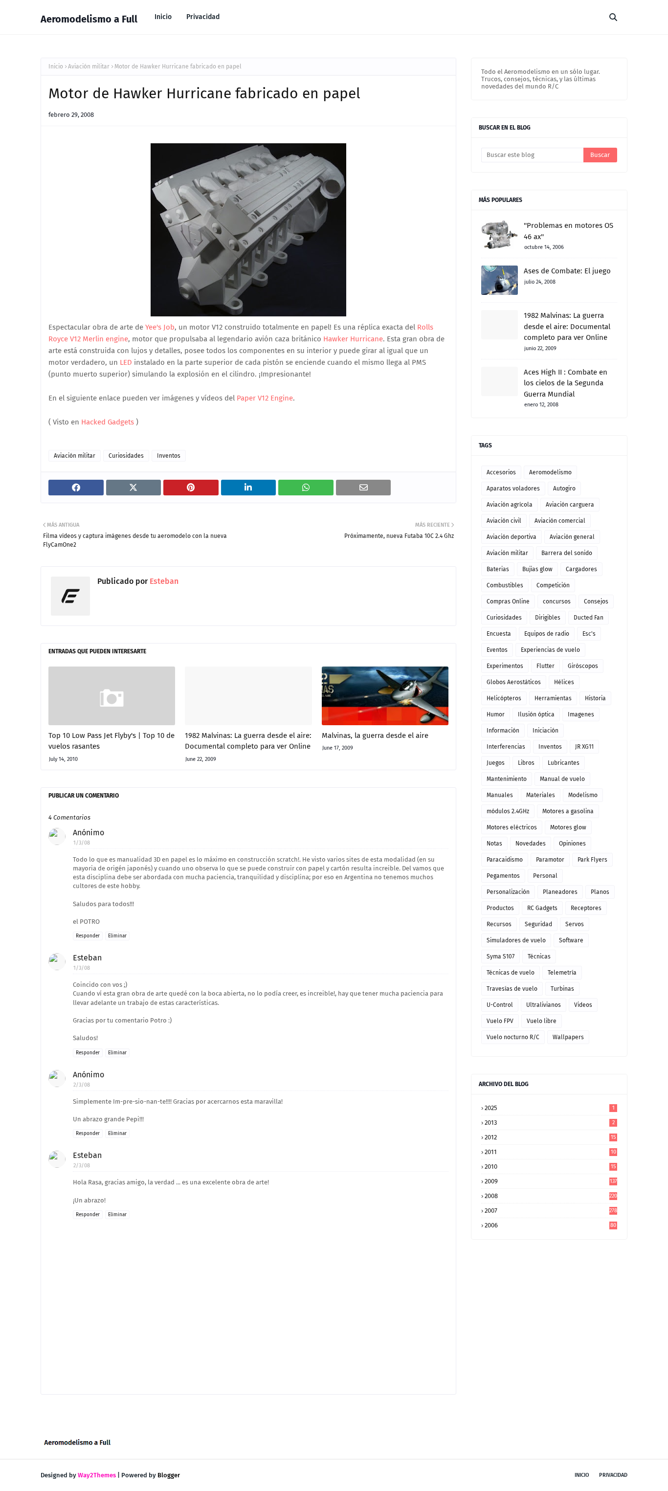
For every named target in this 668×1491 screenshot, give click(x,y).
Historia (595, 698)
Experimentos (505, 666)
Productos (500, 908)
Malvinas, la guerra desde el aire (375, 735)
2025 (550, 1108)
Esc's (589, 633)
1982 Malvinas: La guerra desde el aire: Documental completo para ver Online (248, 741)
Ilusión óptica (536, 714)
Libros (526, 762)
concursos (557, 601)
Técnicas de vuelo (510, 972)
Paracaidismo (505, 859)
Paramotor (550, 859)
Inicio (55, 66)
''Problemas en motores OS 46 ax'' (568, 231)
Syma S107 (500, 956)
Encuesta (499, 633)
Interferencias (506, 746)
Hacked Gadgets (107, 422)
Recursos (499, 924)
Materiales (540, 795)
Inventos (168, 455)
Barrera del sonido (566, 553)
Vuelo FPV (500, 1021)
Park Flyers (592, 859)
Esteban (163, 581)
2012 (550, 1137)
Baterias (498, 569)
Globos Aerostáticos (514, 682)
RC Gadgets (542, 908)
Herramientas (553, 698)
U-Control (500, 1004)
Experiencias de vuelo (550, 649)
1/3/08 (81, 843)
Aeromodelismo (550, 472)
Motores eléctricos (512, 827)
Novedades (530, 843)
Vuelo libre (542, 1021)
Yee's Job (159, 327)
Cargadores (581, 569)
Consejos (596, 601)
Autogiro (564, 488)
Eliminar (117, 936)
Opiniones (572, 843)
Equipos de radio (546, 633)
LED (126, 362)
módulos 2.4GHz (508, 811)
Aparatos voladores (513, 488)
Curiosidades (126, 455)
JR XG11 (584, 746)
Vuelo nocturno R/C (513, 1037)
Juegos (496, 762)
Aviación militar (89, 66)
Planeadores (560, 892)
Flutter (545, 666)
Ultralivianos (543, 1004)
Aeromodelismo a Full (89, 19)
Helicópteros (504, 698)
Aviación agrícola (510, 504)
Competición (553, 585)
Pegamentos (503, 875)
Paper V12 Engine (265, 398)
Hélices (564, 682)
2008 (551, 1196)
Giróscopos (583, 666)
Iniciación (545, 730)
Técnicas (539, 956)
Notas (494, 843)
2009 (551, 1181)
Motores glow (568, 827)
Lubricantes (563, 762)
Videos (583, 1004)
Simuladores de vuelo (516, 940)
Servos (574, 924)
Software (571, 940)
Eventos (497, 649)
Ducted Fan (588, 617)
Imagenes (581, 714)
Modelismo (583, 795)
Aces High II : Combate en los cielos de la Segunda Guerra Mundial (565, 383)
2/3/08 (81, 1085)
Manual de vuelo (562, 779)
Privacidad (613, 1475)
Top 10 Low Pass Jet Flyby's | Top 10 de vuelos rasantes (111, 741)
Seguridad (538, 924)
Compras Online (508, 601)
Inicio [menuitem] (163, 17)
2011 (550, 1152)
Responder (88, 936)
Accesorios (501, 472)
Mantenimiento (507, 779)
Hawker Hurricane (353, 338)
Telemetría (562, 972)
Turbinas (562, 988)
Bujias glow (537, 569)
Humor (496, 714)
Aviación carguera (570, 504)
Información (503, 730)
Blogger (168, 1475)
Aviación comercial (559, 520)
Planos (600, 892)
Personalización (508, 892)
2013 (550, 1122)
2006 (550, 1225)
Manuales (500, 795)
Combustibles (505, 585)
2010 (550, 1166)
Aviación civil (504, 520)
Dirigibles (547, 617)
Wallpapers (568, 1037)
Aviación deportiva (511, 537)
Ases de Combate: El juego (567, 271)
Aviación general (572, 537)
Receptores (586, 908)
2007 (551, 1210)
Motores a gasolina (568, 811)
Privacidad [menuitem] (203, 17)
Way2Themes (97, 1475)
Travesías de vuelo (512, 988)
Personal (545, 875)
